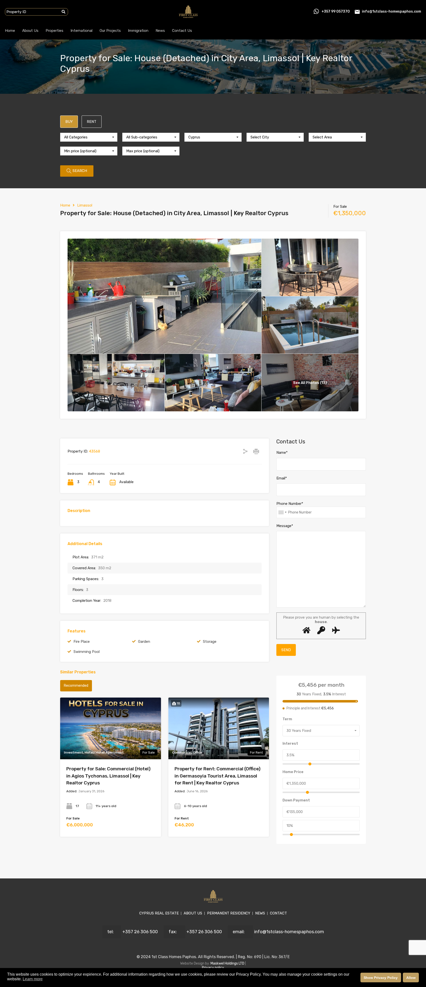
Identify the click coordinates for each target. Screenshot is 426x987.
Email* (281, 478)
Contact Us (182, 30)
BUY (69, 121)
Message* (284, 526)
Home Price (293, 772)
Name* (282, 452)
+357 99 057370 (335, 11)
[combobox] (88, 137)
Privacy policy (213, 968)
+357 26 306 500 (140, 931)
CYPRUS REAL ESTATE (159, 913)
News (160, 30)
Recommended (76, 685)
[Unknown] (282, 512)
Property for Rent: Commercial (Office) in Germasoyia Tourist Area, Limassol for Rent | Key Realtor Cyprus (218, 776)
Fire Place (81, 641)
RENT (91, 121)
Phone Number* (289, 503)
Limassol (84, 205)
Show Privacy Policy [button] (381, 978)
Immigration (138, 30)
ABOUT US (193, 913)
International (81, 30)
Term (287, 719)
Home (10, 30)
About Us (30, 30)
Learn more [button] (33, 979)
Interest (290, 743)
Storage (209, 641)
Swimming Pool (86, 651)
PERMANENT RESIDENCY (228, 913)
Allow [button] (411, 978)
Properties (54, 30)
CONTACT (278, 913)
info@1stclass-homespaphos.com (391, 11)
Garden (144, 641)
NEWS (260, 913)
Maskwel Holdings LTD (228, 963)
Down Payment (296, 800)
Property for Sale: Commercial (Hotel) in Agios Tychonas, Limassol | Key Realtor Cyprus (108, 776)
